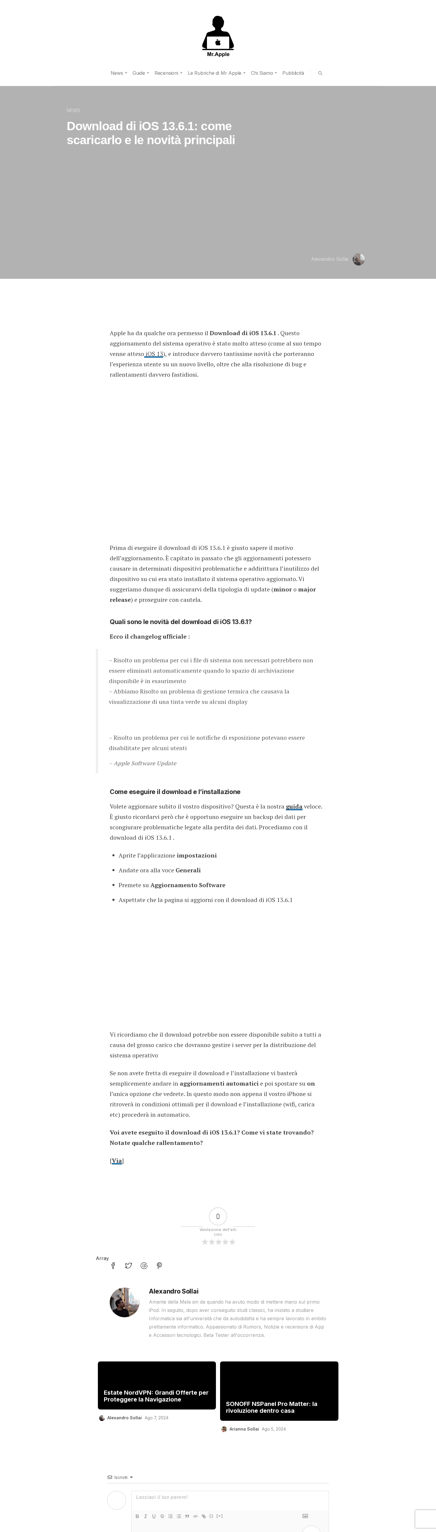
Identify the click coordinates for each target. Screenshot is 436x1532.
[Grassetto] (137, 1516)
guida (294, 806)
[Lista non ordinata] (179, 1516)
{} (211, 1516)
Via (117, 1160)
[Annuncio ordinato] (170, 1516)
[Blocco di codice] (195, 1516)
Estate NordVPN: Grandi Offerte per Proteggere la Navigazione (156, 1396)
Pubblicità (293, 73)
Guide (139, 73)
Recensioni (166, 73)
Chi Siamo (262, 73)
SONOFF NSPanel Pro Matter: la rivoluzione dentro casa (271, 1407)
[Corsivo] (145, 1516)
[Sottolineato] (154, 1516)
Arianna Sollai (244, 1428)
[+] (220, 1516)
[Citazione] (187, 1516)
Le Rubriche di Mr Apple (214, 73)
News (117, 73)
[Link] (204, 1516)
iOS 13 (153, 354)
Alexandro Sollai (329, 259)
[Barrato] (162, 1516)
